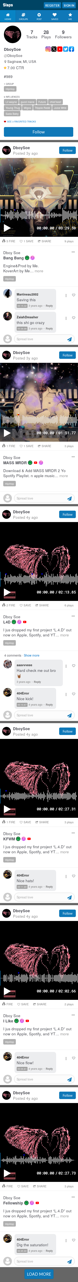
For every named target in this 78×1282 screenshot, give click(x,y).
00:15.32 (22, 305)
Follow (38, 131)
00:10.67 (22, 704)
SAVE (29, 241)
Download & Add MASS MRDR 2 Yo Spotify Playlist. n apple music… (35, 473)
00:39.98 (22, 328)
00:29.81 (22, 1068)
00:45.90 (22, 1250)
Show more (31, 655)
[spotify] (27, 258)
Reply (49, 306)
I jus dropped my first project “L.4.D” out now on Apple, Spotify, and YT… (37, 632)
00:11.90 (22, 886)
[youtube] (35, 462)
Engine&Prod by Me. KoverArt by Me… (23, 268)
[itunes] (32, 258)
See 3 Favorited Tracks (21, 121)
